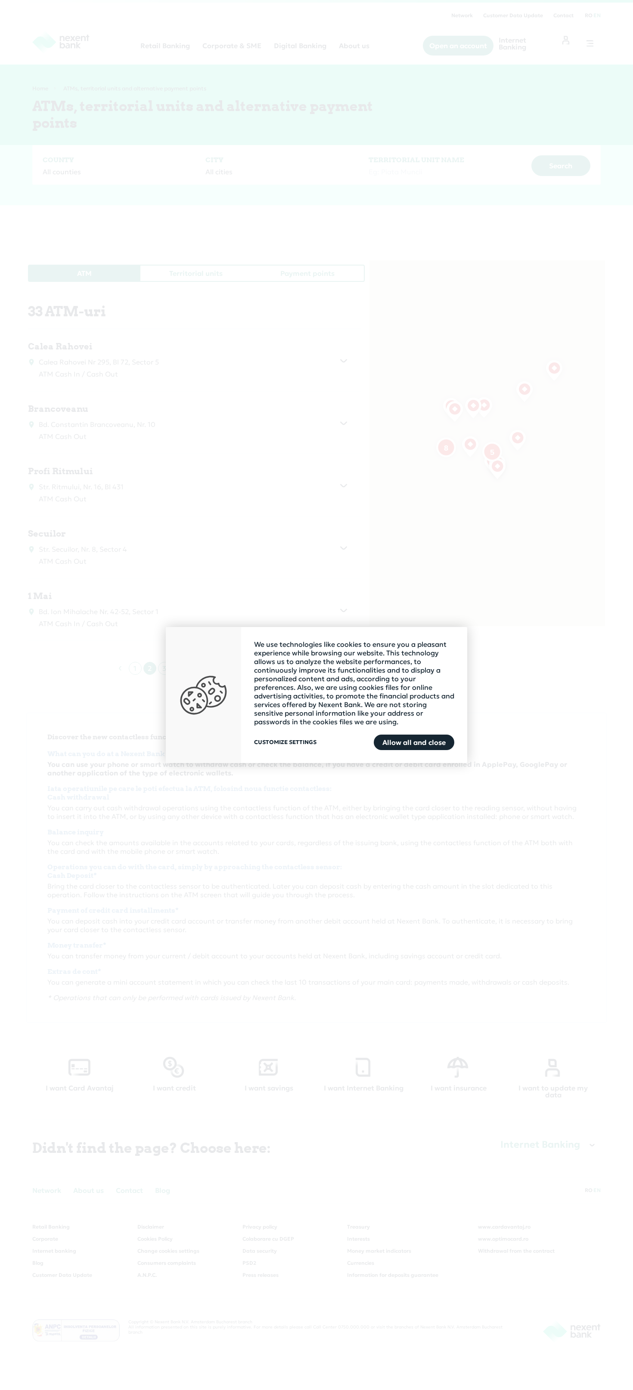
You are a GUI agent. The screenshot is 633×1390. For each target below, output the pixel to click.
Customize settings (285, 742)
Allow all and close (414, 742)
